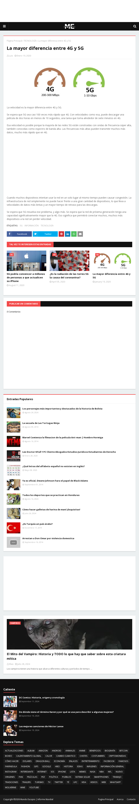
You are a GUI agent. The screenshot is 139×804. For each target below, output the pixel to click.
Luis (11, 55)
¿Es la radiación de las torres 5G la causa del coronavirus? (69, 275)
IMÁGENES (91, 766)
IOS (52, 771)
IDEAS (80, 766)
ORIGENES (10, 777)
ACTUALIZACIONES (14, 750)
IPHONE (62, 771)
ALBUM (30, 750)
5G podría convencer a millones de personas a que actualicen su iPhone (26, 277)
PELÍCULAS (32, 777)
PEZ (43, 777)
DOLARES (27, 761)
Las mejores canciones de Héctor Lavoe (41, 726)
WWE (22, 787)
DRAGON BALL (43, 761)
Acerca (120, 799)
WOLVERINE (10, 787)
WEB (104, 782)
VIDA (84, 782)
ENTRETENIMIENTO (91, 761)
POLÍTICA (53, 777)
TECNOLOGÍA (30, 40)
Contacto (131, 799)
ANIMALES (70, 750)
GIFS (36, 766)
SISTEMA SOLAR (82, 777)
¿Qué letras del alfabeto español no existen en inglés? (53, 466)
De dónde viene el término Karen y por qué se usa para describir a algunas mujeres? (66, 711)
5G (21, 225)
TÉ (68, 782)
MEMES (82, 771)
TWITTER (59, 782)
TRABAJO (117, 777)
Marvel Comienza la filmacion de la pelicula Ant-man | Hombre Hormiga (62, 437)
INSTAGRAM (10, 771)
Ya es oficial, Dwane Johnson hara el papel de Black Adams (55, 480)
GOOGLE (46, 766)
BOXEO (8, 755)
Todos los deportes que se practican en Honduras (51, 495)
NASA (92, 771)
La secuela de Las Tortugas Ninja (40, 423)
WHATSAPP (115, 782)
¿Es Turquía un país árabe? (37, 523)
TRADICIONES (11, 782)
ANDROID (56, 750)
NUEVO (119, 771)
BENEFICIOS (95, 750)
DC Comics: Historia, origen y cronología (42, 697)
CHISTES (83, 755)
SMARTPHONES (101, 777)
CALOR (48, 755)
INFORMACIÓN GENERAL (112, 766)
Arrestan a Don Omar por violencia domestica (48, 538)
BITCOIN (124, 750)
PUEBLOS (66, 777)
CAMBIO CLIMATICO (65, 755)
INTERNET (42, 771)
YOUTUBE (34, 787)
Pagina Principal (105, 799)
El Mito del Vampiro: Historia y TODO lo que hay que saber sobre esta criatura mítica (66, 656)
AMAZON (43, 750)
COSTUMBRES (98, 755)
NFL (110, 771)
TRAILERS (26, 782)
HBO (57, 766)
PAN (21, 777)
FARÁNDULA (11, 766)
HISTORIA (68, 766)
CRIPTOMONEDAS (117, 755)
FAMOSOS (123, 761)
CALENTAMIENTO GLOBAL (28, 755)
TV (49, 782)
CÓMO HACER (11, 761)
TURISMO (39, 782)
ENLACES (73, 761)
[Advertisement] (69, 11)
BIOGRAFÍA (110, 750)
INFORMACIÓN (32, 225)
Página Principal (14, 40)
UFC (75, 782)
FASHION (25, 766)
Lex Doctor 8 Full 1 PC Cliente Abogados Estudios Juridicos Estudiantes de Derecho (69, 451)
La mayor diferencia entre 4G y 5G (112, 275)
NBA (102, 771)
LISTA (72, 771)
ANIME (82, 750)
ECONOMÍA (59, 761)
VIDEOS (93, 782)
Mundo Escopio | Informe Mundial (36, 799)
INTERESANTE (27, 771)
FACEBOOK (109, 761)
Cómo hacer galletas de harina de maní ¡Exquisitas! (51, 509)
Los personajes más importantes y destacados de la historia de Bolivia (62, 408)
